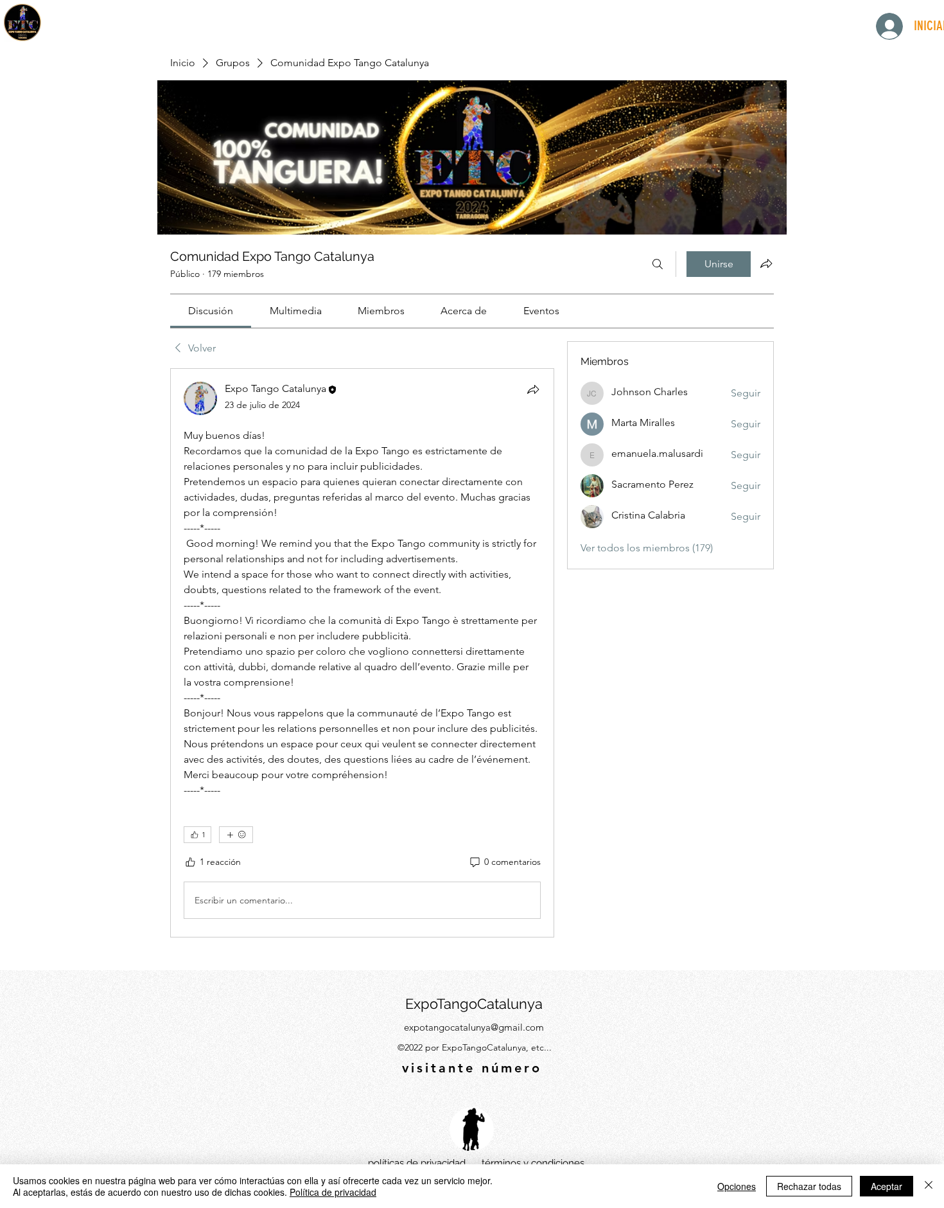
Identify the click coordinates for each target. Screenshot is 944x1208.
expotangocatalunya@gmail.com (474, 1027)
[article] (362, 652)
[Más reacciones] (236, 834)
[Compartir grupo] (766, 263)
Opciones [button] (736, 1186)
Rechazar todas (809, 1186)
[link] (210, 311)
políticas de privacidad (417, 1163)
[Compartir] (533, 389)
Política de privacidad (333, 1192)
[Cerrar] (928, 1186)
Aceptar (886, 1186)
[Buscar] (657, 264)
